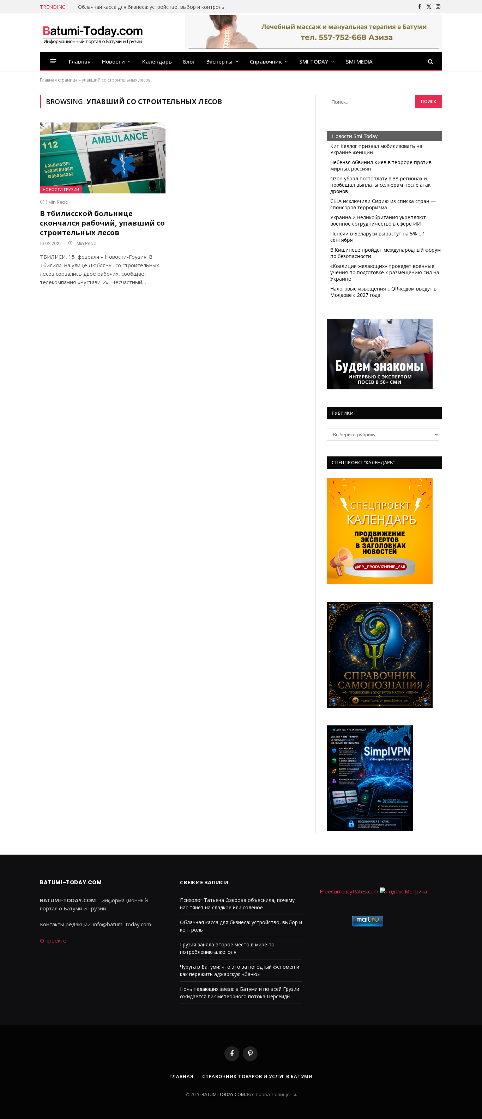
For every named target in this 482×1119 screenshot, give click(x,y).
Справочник (266, 61)
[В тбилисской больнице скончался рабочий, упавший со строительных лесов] (102, 157)
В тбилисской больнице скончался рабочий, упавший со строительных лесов (102, 223)
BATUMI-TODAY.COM (223, 1094)
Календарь (157, 61)
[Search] (430, 61)
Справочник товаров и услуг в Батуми (257, 1076)
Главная (80, 61)
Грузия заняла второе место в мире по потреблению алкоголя (154, 7)
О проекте (53, 940)
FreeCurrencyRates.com (349, 891)
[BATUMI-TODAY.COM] (93, 32)
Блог (189, 61)
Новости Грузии (61, 189)
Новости (113, 61)
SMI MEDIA (359, 61)
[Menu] (53, 61)
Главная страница (59, 80)
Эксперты (219, 61)
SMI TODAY (314, 61)
